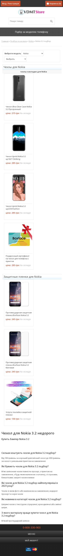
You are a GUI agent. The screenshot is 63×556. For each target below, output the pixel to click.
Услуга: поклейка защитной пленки (19, 413)
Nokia (31, 41)
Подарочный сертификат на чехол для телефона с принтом (17, 258)
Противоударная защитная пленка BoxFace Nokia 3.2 (19, 314)
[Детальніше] (9, 99)
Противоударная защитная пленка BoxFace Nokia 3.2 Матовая (19, 365)
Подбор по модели (18, 41)
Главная (4, 41)
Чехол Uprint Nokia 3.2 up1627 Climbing (16, 157)
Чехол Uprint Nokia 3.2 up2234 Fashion (16, 207)
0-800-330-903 (31, 527)
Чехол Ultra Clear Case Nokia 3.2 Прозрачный (19, 108)
